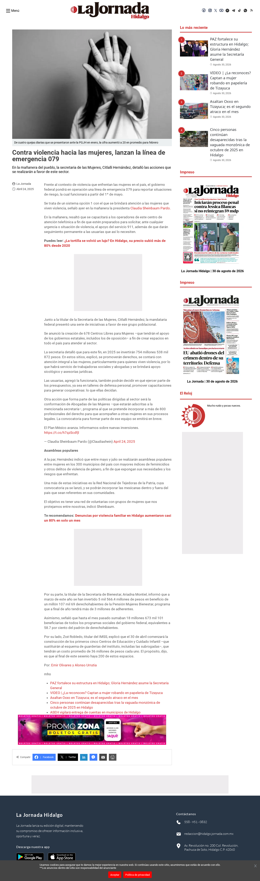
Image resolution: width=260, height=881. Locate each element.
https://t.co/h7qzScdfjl (61, 433)
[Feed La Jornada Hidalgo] (252, 10)
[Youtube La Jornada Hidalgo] (221, 10)
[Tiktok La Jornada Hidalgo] (240, 10)
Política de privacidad (137, 874)
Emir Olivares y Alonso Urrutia (74, 665)
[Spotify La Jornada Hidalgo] (227, 10)
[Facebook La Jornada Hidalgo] (204, 10)
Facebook (47, 757)
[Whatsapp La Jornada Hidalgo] (246, 10)
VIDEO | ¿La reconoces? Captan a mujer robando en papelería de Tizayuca (106, 693)
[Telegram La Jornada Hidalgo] (234, 10)
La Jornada (23, 183)
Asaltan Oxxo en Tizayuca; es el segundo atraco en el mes (94, 698)
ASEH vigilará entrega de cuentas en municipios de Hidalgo (95, 712)
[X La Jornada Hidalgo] (215, 10)
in (83, 757)
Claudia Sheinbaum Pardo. (150, 208)
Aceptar (114, 874)
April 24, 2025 (124, 441)
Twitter (71, 757)
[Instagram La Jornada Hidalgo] (210, 10)
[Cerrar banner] (255, 866)
